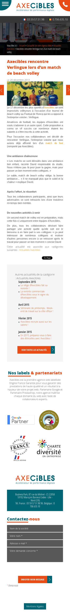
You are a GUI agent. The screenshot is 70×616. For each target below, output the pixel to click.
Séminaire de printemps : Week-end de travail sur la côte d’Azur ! (37, 310)
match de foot (54, 143)
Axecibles (49, 107)
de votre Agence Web (39, 45)
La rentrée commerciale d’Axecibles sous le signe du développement (35, 294)
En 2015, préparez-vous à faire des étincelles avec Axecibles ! (36, 337)
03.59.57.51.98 (35, 19)
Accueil (22, 45)
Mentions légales (35, 606)
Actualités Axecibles (29, 249)
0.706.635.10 (60, 19)
